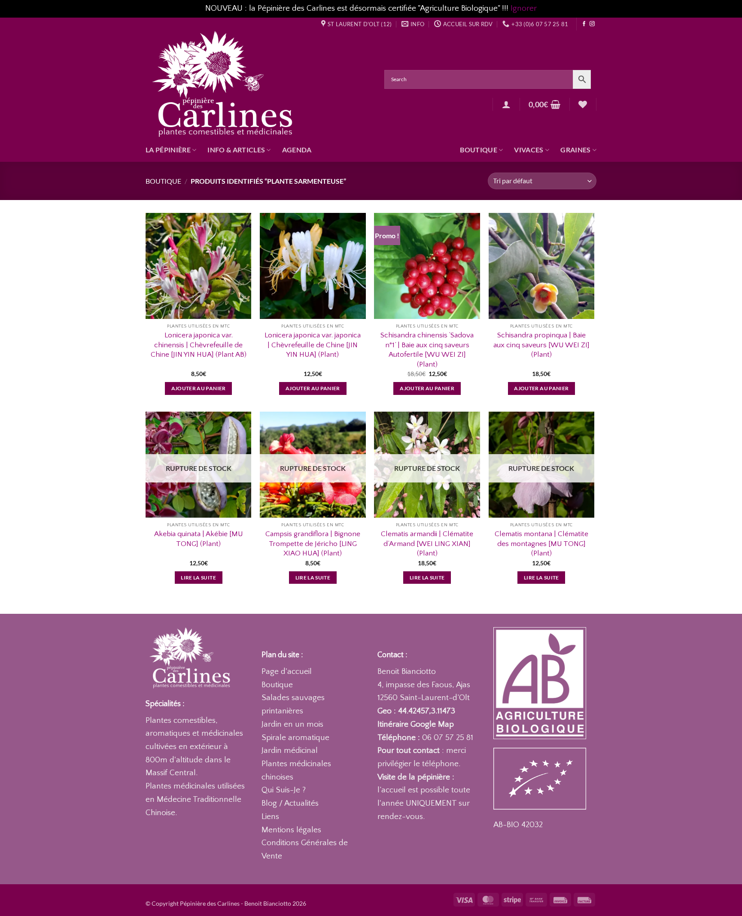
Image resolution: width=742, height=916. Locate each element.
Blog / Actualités (290, 803)
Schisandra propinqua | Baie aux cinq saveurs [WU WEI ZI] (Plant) (541, 344)
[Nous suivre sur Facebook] (584, 24)
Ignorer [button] (524, 8)
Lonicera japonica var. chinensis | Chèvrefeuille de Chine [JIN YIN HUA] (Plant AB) (198, 344)
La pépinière (168, 150)
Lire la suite (198, 577)
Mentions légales (291, 829)
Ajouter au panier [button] (198, 388)
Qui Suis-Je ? (284, 790)
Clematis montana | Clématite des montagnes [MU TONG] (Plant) (541, 543)
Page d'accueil (287, 671)
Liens (270, 816)
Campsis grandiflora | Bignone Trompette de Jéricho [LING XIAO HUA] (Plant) (312, 543)
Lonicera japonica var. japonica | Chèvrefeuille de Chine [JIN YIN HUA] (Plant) (313, 344)
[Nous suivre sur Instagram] (592, 24)
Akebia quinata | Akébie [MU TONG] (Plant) (198, 538)
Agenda (297, 150)
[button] (506, 104)
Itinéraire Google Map (415, 724)
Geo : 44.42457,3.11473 (416, 711)
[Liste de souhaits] (582, 104)
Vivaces (528, 150)
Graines (575, 150)
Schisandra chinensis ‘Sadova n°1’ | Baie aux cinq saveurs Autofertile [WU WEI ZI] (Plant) (427, 349)
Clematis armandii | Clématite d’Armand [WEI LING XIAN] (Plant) (427, 543)
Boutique (478, 150)
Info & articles (236, 150)
